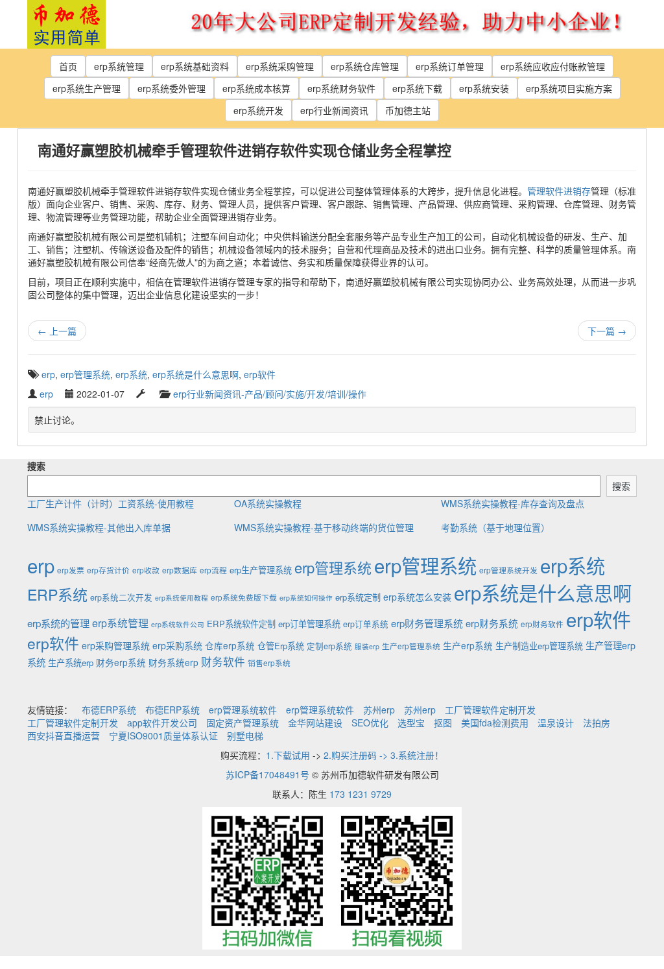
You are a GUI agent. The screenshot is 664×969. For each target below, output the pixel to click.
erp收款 (146, 569)
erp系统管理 (119, 66)
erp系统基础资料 (195, 66)
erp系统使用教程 (181, 598)
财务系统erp (173, 662)
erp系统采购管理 (280, 66)
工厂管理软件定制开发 (490, 709)
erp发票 (70, 569)
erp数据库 (179, 569)
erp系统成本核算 (256, 88)
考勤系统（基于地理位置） (495, 527)
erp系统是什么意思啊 (195, 374)
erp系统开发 (258, 110)
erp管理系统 (85, 374)
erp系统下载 (417, 88)
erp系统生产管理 (87, 88)
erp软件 (260, 374)
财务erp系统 (121, 662)
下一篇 (606, 330)
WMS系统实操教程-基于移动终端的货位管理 (324, 527)
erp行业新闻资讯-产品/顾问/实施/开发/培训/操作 (269, 393)
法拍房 (596, 722)
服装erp (367, 646)
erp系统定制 (358, 597)
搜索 (36, 465)
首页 (68, 66)
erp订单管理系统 (309, 623)
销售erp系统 (269, 662)
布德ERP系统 (109, 709)
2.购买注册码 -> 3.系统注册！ (384, 754)
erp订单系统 (365, 624)
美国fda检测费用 (494, 722)
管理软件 (545, 190)
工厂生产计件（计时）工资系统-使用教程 (110, 503)
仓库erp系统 (230, 645)
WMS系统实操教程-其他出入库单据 (99, 527)
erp (48, 374)
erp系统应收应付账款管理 (553, 66)
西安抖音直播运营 (63, 735)
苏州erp (379, 709)
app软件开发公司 (162, 722)
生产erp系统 (468, 645)
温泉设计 (556, 722)
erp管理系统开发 (508, 569)
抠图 (443, 722)
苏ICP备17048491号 (267, 774)
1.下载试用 (288, 754)
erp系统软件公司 (177, 624)
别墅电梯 (245, 735)
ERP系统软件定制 (241, 623)
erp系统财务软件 (341, 88)
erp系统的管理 (58, 623)
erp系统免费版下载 (244, 597)
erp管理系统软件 (243, 709)
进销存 (577, 190)
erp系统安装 (484, 88)
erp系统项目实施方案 (569, 88)
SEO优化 (369, 722)
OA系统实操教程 (268, 503)
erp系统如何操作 (306, 598)
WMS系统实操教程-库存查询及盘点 (512, 503)
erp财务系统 (492, 623)
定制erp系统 (329, 646)
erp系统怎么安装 (417, 596)
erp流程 (213, 569)
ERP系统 (57, 594)
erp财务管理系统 (427, 623)
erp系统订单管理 (450, 66)
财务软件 (223, 661)
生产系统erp (70, 662)
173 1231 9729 (360, 793)
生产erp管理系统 (411, 645)
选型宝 (411, 722)
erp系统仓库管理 (365, 66)
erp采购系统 (177, 645)
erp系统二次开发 (121, 597)
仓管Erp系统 (280, 646)
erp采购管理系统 (116, 645)
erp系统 (131, 374)
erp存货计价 (108, 569)
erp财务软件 (542, 623)
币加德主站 (408, 110)
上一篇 (57, 330)
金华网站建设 (315, 722)
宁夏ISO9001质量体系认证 (163, 735)
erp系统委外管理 (171, 88)
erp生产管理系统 (261, 570)
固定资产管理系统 (242, 722)
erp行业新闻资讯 (334, 110)
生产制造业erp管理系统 (539, 646)
